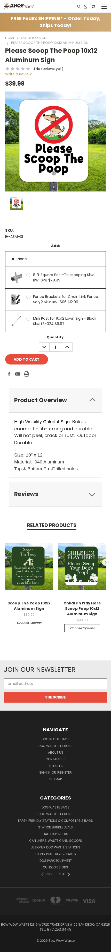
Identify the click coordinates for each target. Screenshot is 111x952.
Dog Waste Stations (55, 746)
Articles (56, 766)
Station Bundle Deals (55, 827)
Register (64, 772)
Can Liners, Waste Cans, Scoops (55, 840)
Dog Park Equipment (55, 860)
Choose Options (29, 623)
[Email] (17, 374)
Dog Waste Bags (55, 739)
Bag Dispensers (55, 834)
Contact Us (55, 759)
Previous (6, 562)
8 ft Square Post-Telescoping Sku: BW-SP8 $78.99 (63, 277)
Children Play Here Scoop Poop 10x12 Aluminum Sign (82, 608)
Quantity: (56, 337)
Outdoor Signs (55, 867)
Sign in (45, 772)
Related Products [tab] (51, 525)
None (22, 258)
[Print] (26, 374)
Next (105, 562)
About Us (55, 752)
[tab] (55, 400)
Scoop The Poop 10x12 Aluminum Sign (29, 606)
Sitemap (55, 779)
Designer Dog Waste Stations (55, 847)
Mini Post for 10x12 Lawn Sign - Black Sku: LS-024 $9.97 (64, 321)
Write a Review (18, 74)
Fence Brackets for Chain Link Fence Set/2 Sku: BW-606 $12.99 (65, 299)
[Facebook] (9, 374)
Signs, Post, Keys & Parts (55, 854)
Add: (55, 245)
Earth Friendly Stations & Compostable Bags (55, 820)
